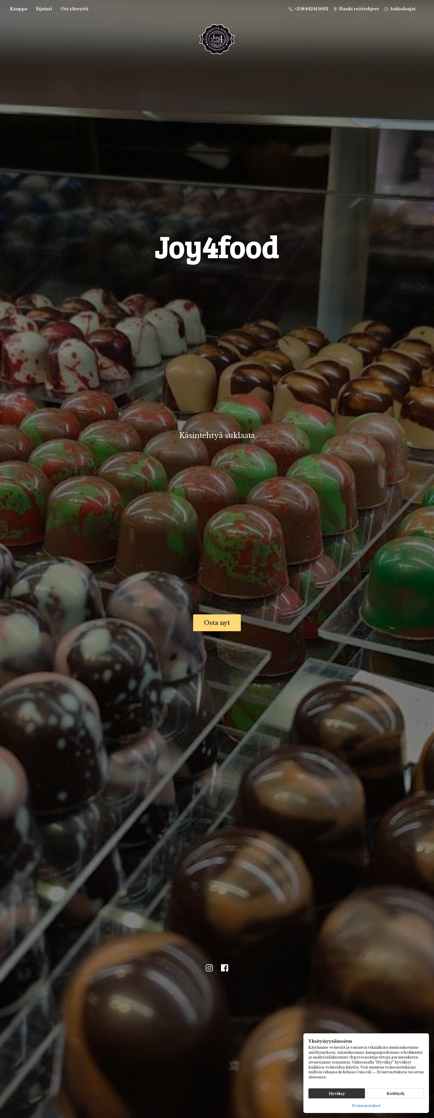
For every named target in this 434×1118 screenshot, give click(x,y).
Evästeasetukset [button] (366, 1105)
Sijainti (44, 8)
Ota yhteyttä (74, 8)
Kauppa (18, 8)
